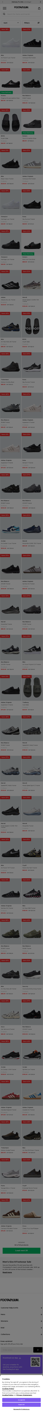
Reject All (21, 1404)
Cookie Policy (7, 1395)
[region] (21, 1394)
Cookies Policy (8, 1389)
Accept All (21, 1400)
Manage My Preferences (21, 1409)
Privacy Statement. (24, 1395)
